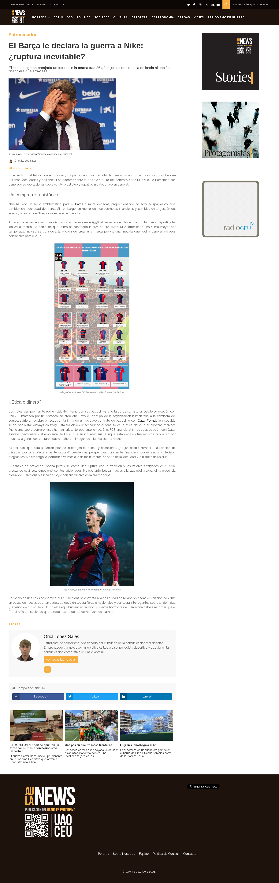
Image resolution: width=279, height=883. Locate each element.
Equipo (41, 4)
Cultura (120, 17)
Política (83, 17)
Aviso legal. (147, 871)
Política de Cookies (166, 854)
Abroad (184, 17)
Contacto (57, 4)
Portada (39, 17)
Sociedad (102, 17)
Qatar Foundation (150, 420)
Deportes (140, 17)
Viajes (199, 17)
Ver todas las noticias (61, 659)
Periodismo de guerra (226, 17)
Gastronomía (162, 17)
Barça (79, 204)
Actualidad (63, 17)
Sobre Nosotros (21, 4)
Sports (15, 624)
